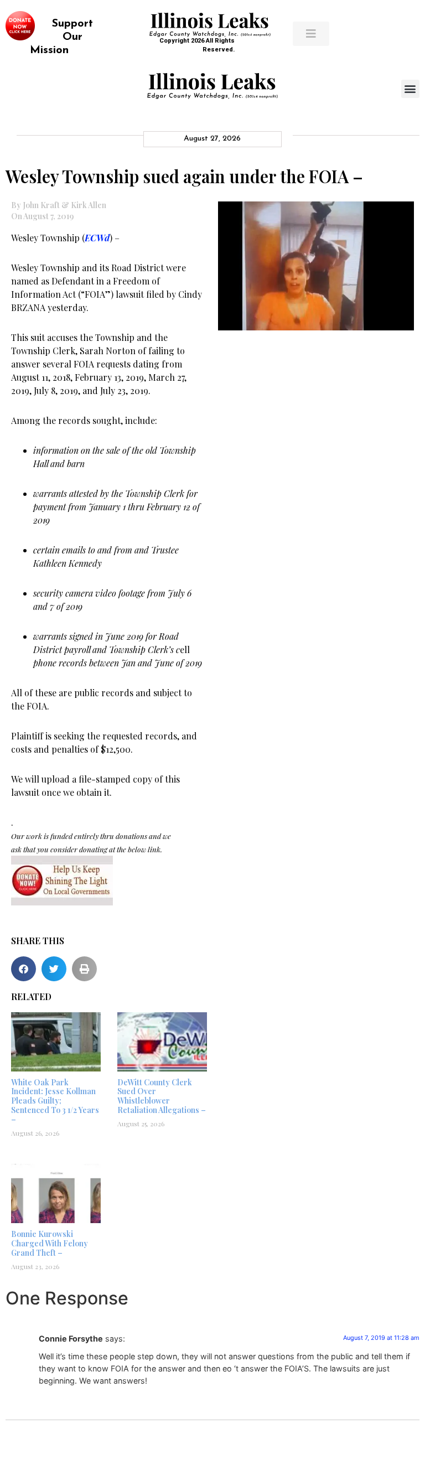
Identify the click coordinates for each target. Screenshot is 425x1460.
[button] (410, 89)
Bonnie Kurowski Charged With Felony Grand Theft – (49, 1243)
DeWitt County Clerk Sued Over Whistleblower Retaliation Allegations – (161, 1096)
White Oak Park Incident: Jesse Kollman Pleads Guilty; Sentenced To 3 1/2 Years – (55, 1101)
